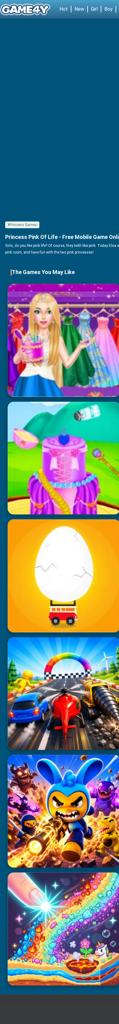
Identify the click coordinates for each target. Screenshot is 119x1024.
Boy (108, 9)
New (79, 9)
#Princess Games (22, 225)
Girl (94, 9)
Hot (64, 9)
